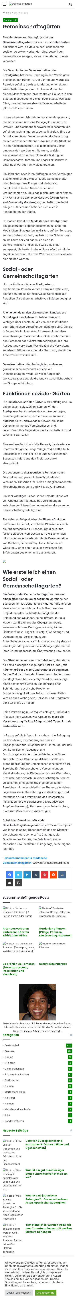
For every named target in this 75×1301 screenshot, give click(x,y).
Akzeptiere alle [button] (45, 1292)
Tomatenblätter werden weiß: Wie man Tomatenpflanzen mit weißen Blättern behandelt (48, 1228)
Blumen (9, 1086)
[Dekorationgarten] (20, 4)
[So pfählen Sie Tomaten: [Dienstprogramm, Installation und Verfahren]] (19, 951)
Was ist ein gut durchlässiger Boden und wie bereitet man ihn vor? (46, 1173)
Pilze (7, 1115)
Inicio (8, 12)
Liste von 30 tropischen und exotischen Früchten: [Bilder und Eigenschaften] (47, 1144)
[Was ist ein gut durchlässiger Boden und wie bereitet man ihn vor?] (13, 1179)
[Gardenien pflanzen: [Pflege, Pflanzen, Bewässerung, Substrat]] (55, 915)
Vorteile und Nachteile (18, 1109)
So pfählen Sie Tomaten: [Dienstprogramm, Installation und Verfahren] (19, 969)
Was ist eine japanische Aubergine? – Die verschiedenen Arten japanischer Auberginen (46, 1199)
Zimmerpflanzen (14, 1068)
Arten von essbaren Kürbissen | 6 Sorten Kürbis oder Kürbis (16, 932)
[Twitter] (18, 874)
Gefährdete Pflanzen (53, 964)
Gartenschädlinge (15, 1091)
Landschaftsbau (14, 1121)
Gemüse (10, 1051)
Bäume (9, 1057)
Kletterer (10, 1097)
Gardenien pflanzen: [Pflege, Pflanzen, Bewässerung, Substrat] (55, 932)
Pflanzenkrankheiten (17, 1074)
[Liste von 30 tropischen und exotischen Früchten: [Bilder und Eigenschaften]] (13, 1152)
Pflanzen (10, 1062)
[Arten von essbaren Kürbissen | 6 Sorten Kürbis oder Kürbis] (19, 915)
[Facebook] (9, 874)
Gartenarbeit (20, 12)
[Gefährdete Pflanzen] (55, 951)
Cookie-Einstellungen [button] (19, 1292)
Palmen (9, 1103)
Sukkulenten (12, 1080)
